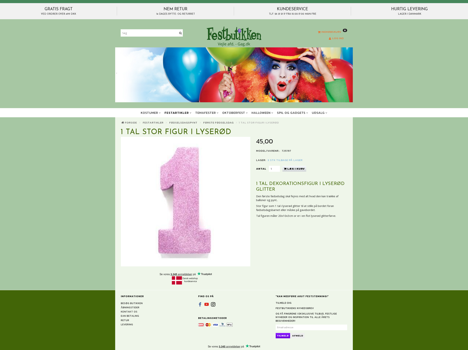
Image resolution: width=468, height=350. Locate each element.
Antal (261, 168)
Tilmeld (283, 335)
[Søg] (180, 33)
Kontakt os (129, 311)
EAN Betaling (130, 316)
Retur (125, 320)
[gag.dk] (234, 36)
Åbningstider (130, 307)
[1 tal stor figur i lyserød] (186, 201)
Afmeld (297, 335)
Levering (127, 324)
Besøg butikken (132, 303)
